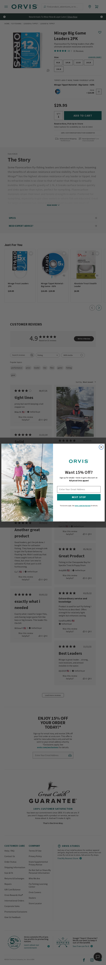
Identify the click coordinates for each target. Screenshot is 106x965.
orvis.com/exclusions (83, 505)
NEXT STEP (79, 497)
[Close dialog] (101, 447)
